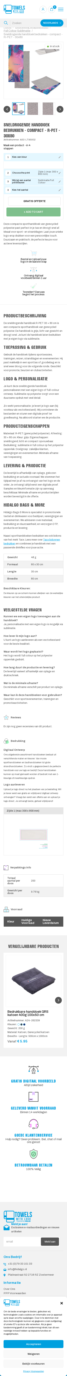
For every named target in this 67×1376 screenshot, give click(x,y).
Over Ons (9, 1289)
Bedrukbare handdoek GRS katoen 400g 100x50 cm (28, 1013)
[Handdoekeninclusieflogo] (14, 9)
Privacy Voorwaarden (33, 1371)
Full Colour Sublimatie (17, 30)
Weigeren (34, 1354)
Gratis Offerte (34, 201)
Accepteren (33, 1344)
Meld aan (49, 1241)
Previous (7, 109)
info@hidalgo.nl (17, 1269)
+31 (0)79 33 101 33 (20, 1263)
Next (60, 109)
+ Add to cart (33, 212)
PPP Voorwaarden (15, 1293)
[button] (61, 1303)
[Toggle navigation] (60, 9)
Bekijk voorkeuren (33, 1363)
